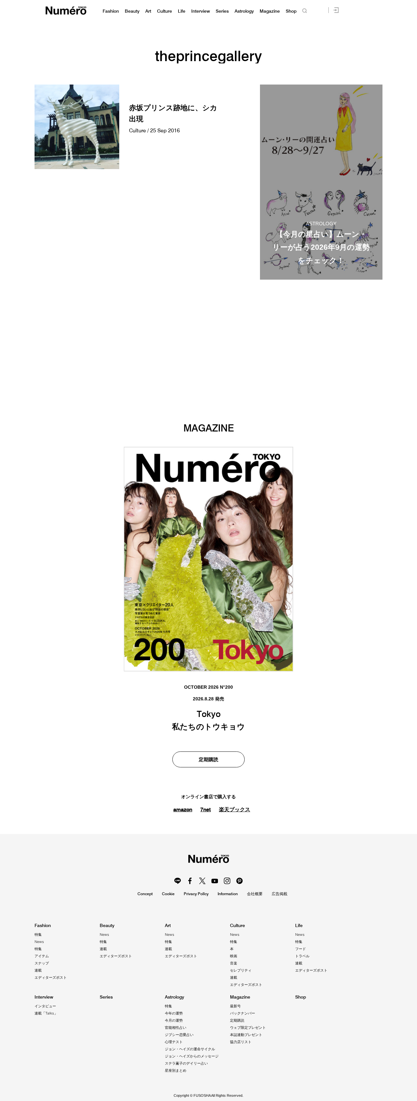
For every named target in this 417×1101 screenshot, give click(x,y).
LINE (177, 881)
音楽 (233, 963)
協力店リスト (241, 1042)
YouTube (214, 881)
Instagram (227, 881)
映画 (233, 956)
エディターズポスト (51, 977)
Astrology (244, 11)
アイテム (42, 956)
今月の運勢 (174, 1020)
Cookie (168, 893)
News (39, 941)
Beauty (132, 11)
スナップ (42, 963)
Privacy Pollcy (196, 893)
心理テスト (174, 1042)
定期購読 (208, 759)
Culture (164, 11)
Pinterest (239, 881)
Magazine (270, 11)
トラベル (302, 956)
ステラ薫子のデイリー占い (186, 1063)
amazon (182, 809)
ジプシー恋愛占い (179, 1034)
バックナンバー (242, 1013)
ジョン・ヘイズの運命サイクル (190, 1049)
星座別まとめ (175, 1070)
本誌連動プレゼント (246, 1034)
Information (228, 893)
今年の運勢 (174, 1013)
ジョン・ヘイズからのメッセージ (192, 1056)
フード (300, 949)
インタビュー (45, 1006)
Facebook (190, 881)
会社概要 (255, 893)
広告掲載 (279, 893)
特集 (38, 934)
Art (148, 11)
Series (222, 11)
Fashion (111, 11)
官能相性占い (175, 1027)
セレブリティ (241, 970)
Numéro (66, 11)
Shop (291, 11)
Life (181, 11)
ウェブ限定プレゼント (248, 1027)
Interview (200, 11)
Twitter (202, 881)
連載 (38, 970)
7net (205, 809)
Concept (145, 893)
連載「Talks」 (46, 1013)
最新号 (235, 1006)
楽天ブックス (234, 809)
